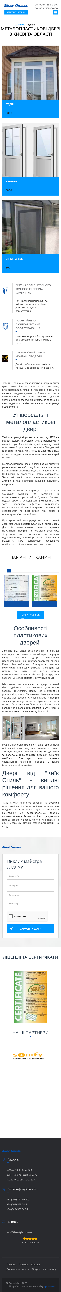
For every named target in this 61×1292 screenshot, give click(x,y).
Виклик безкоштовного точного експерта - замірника (33, 289)
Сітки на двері (15, 259)
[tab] (9, 570)
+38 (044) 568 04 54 (17, 1209)
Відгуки (36, 1269)
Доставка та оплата (18, 1269)
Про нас (23, 1264)
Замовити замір (30, 928)
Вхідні (9, 104)
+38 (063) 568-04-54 (45, 8)
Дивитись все (30, 614)
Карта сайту (49, 1269)
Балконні (12, 181)
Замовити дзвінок (16, 12)
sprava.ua (49, 1286)
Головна (19, 24)
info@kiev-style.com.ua (19, 1232)
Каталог (35, 1264)
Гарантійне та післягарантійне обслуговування (28, 324)
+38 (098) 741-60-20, (45, 4)
